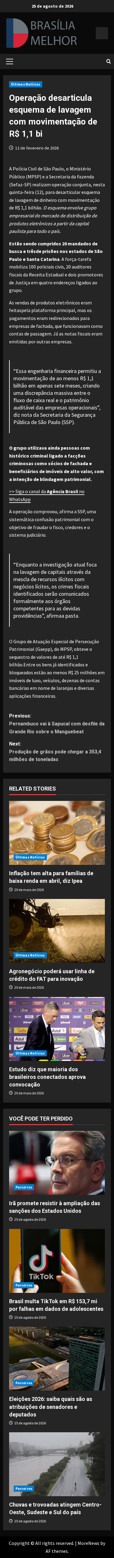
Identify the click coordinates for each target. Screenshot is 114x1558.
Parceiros (24, 1187)
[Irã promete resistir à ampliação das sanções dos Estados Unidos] (57, 1163)
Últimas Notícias (25, 84)
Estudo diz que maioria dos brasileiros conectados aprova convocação (47, 1077)
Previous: (57, 723)
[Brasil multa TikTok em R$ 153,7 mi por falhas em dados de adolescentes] (57, 1261)
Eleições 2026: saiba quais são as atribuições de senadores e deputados (50, 1406)
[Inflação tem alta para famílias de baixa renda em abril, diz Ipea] (57, 833)
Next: (55, 751)
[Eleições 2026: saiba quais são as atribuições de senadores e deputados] (57, 1359)
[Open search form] (108, 61)
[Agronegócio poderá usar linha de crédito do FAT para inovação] (57, 931)
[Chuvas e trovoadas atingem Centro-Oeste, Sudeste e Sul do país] (57, 1464)
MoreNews (88, 1543)
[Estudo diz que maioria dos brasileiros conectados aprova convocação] (57, 1029)
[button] (9, 61)
